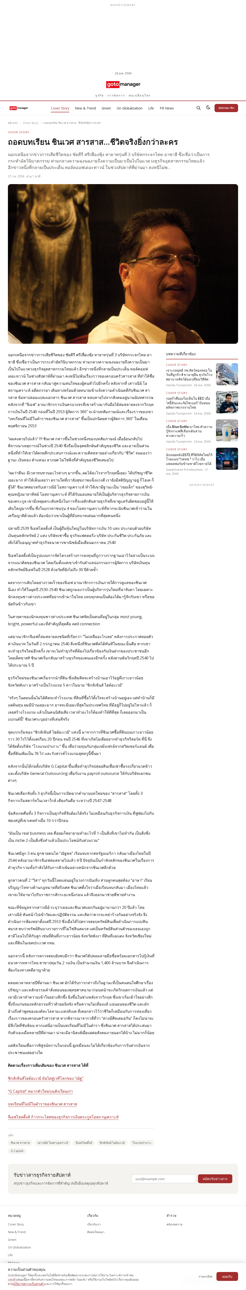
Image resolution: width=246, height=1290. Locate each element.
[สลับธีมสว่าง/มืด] (208, 108)
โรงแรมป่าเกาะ (141, 1143)
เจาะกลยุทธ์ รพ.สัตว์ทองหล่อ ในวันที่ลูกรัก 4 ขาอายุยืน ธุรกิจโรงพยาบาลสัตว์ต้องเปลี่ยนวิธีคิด (189, 374)
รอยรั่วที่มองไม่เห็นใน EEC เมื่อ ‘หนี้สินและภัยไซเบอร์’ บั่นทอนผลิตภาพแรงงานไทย (188, 403)
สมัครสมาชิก (226, 108)
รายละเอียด (205, 1276)
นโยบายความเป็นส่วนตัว (29, 1284)
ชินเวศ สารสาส (20, 1143)
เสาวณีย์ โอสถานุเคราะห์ (52, 1143)
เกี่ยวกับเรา (94, 1224)
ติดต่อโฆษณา (96, 1232)
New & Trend (85, 108)
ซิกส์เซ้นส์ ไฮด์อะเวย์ (112, 1143)
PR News (167, 108)
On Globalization (129, 108)
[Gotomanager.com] (123, 84)
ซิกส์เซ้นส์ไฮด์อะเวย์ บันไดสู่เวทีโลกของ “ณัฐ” (45, 1078)
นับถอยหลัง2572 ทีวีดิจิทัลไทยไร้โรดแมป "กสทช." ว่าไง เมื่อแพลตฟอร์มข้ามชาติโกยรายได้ (189, 459)
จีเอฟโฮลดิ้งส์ (84, 1143)
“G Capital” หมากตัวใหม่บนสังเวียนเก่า (40, 1091)
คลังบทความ (174, 1224)
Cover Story (60, 108)
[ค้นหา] (198, 108)
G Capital (17, 1151)
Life (151, 108)
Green (106, 108)
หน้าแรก (13, 123)
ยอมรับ (227, 1276)
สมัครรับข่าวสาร (215, 1178)
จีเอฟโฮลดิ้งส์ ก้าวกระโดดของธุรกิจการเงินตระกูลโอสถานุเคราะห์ (63, 1117)
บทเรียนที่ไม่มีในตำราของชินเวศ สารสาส (42, 1104)
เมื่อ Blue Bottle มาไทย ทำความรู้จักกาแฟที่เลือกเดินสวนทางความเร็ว (189, 431)
